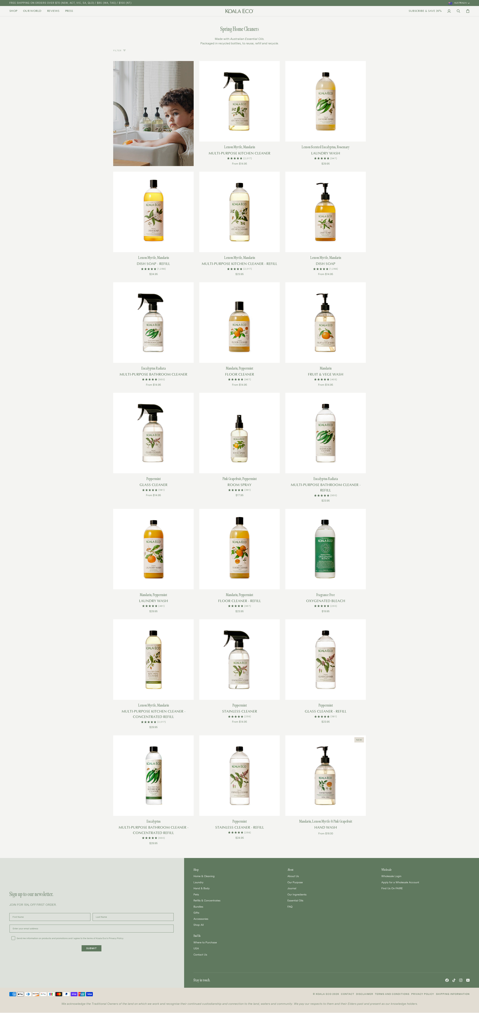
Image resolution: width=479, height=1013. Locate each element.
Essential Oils (295, 900)
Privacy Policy (422, 994)
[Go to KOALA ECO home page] (239, 11)
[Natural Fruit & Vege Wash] (325, 322)
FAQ (289, 906)
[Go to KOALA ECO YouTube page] (468, 980)
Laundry (198, 882)
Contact (347, 994)
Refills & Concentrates (206, 900)
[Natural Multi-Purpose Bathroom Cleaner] (153, 322)
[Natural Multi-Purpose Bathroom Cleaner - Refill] (325, 433)
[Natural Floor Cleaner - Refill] (239, 549)
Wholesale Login (391, 876)
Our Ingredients (296, 894)
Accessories (200, 918)
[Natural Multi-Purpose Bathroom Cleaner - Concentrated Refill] (153, 775)
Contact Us (200, 954)
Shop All (198, 924)
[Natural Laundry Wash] (325, 101)
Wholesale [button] (386, 870)
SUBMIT (91, 948)
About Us (293, 876)
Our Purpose (295, 882)
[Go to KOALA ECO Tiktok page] (453, 980)
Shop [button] (196, 870)
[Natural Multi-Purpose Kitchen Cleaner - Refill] (239, 212)
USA (196, 948)
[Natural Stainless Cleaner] (239, 659)
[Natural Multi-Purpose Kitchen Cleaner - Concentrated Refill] (153, 659)
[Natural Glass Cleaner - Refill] (325, 659)
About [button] (290, 870)
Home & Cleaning (204, 876)
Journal (291, 888)
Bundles (198, 906)
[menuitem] (14, 11)
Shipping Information (453, 994)
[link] (14, 11)
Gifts (196, 912)
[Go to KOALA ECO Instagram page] (461, 980)
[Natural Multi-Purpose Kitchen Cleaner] (239, 101)
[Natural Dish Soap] (325, 212)
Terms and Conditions (392, 994)
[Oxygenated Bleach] (325, 549)
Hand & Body (201, 888)
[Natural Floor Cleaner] (239, 322)
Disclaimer (364, 994)
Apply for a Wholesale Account (400, 882)
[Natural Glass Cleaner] (153, 433)
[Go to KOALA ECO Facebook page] (447, 980)
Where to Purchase (205, 942)
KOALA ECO (324, 994)
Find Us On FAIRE (392, 888)
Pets (196, 894)
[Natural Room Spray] (239, 433)
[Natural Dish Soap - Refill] (153, 212)
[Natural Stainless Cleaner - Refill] (239, 775)
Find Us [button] (197, 936)
